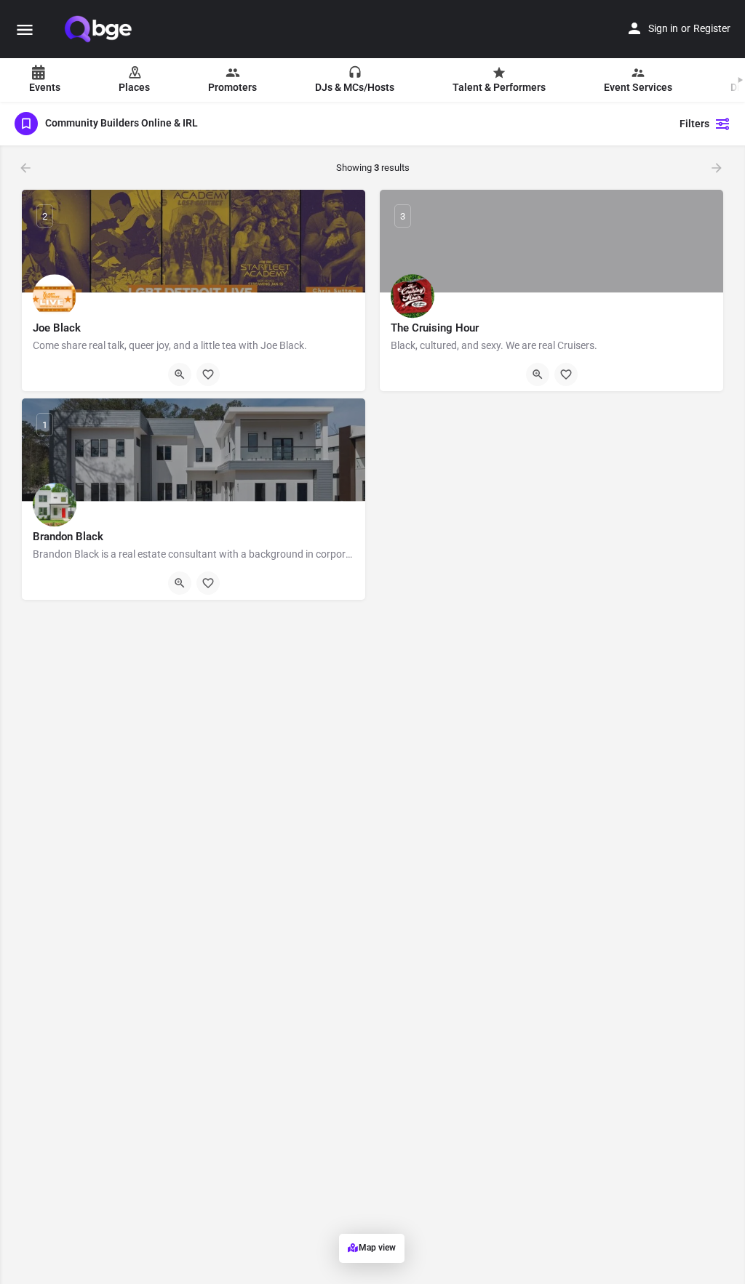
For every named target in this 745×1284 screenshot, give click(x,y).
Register (711, 28)
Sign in (663, 28)
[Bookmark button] (208, 374)
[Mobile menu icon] (25, 29)
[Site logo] (100, 29)
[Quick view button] (179, 374)
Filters (694, 123)
